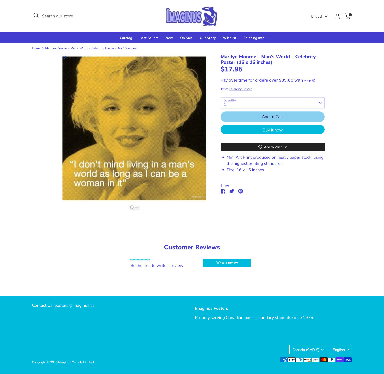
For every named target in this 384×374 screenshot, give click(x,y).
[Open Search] (36, 15)
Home (36, 48)
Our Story (208, 38)
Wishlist (229, 38)
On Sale (186, 38)
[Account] (338, 16)
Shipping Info (253, 38)
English (317, 16)
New (169, 38)
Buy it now (273, 130)
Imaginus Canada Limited (76, 362)
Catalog (126, 38)
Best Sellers (148, 38)
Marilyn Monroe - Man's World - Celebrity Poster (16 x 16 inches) (91, 48)
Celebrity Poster (240, 89)
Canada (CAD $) (305, 349)
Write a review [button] (227, 263)
